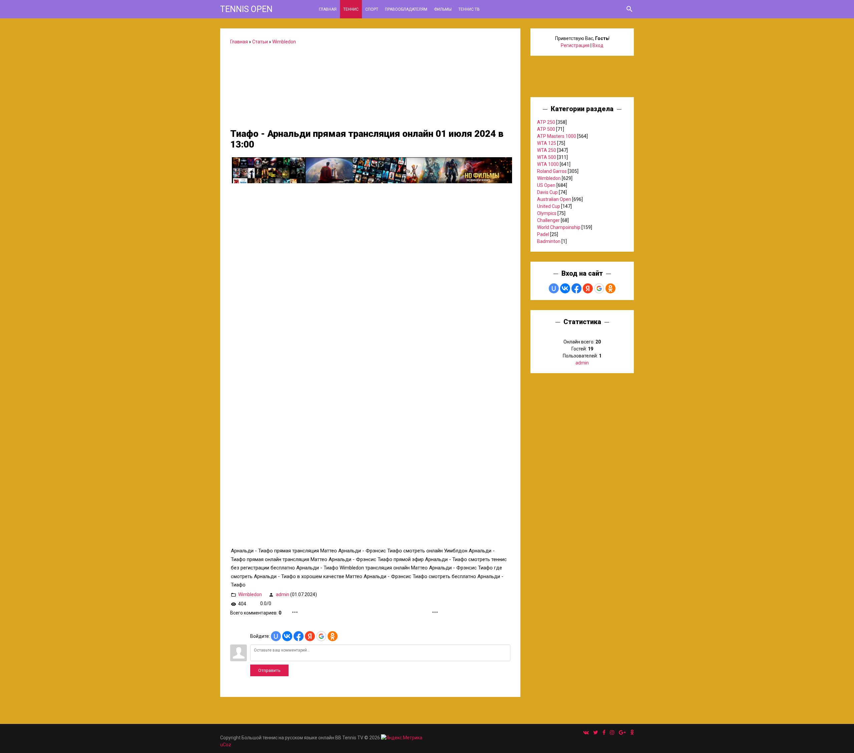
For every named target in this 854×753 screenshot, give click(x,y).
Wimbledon (284, 41)
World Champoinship (558, 227)
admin (282, 594)
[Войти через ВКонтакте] (287, 636)
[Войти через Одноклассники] (333, 636)
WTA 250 (546, 150)
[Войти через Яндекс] (310, 636)
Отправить (269, 670)
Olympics (546, 213)
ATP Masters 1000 (556, 136)
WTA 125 (546, 143)
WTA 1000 (548, 164)
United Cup (548, 206)
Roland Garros (552, 171)
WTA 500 (546, 157)
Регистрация (575, 45)
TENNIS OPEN (246, 9)
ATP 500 (546, 129)
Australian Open (554, 199)
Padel (543, 234)
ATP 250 (546, 122)
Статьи (260, 41)
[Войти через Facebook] (299, 636)
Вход (597, 45)
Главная (239, 41)
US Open (546, 185)
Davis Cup (547, 192)
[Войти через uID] (276, 636)
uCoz (225, 744)
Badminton (548, 241)
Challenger (548, 220)
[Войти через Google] (321, 636)
